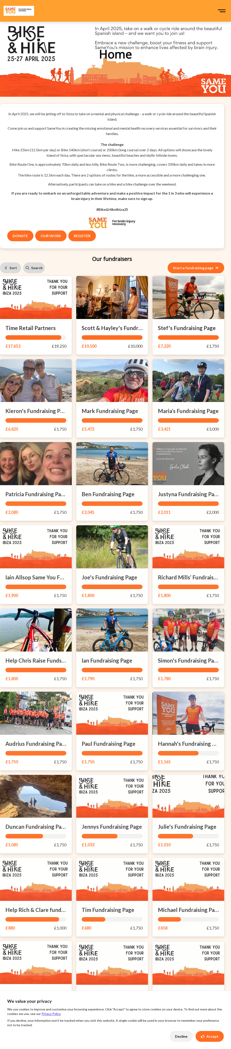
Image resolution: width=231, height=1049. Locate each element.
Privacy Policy (51, 1014)
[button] (221, 11)
